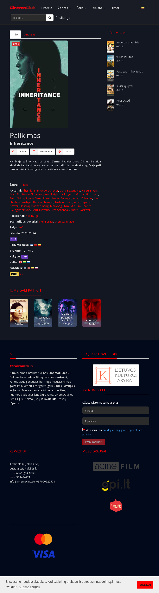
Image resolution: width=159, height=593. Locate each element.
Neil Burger (32, 216)
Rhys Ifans (28, 190)
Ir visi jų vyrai (124, 86)
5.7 (21, 274)
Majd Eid (15, 194)
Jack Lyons (67, 194)
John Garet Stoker (39, 198)
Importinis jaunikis (127, 42)
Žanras (63, 8)
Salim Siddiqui (18, 198)
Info (15, 34)
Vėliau (69, 151)
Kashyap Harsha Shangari (38, 202)
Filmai (115, 8)
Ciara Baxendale (70, 190)
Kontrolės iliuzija (91, 322)
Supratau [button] (145, 584)
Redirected (123, 100)
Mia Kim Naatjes (80, 206)
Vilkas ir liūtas (124, 57)
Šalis (80, 8)
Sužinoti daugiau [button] (29, 587)
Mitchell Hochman (86, 194)
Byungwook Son (20, 210)
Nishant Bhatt (64, 202)
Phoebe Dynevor (47, 190)
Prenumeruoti (93, 442)
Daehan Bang (39, 206)
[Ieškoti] (50, 17)
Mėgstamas (46, 151)
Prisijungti (62, 18)
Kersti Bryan (89, 190)
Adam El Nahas (82, 198)
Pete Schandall (60, 210)
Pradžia (46, 8)
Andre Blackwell (80, 210)
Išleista (97, 8)
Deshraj (25, 206)
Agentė (19, 323)
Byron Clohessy (32, 194)
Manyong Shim (59, 206)
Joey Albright (51, 194)
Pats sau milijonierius (129, 71)
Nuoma (23, 151)
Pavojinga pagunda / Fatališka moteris (67, 319)
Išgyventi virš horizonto (43, 320)
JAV (20, 227)
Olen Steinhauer (65, 221)
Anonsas (29, 34)
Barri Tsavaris (40, 210)
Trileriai (24, 184)
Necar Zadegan (62, 198)
